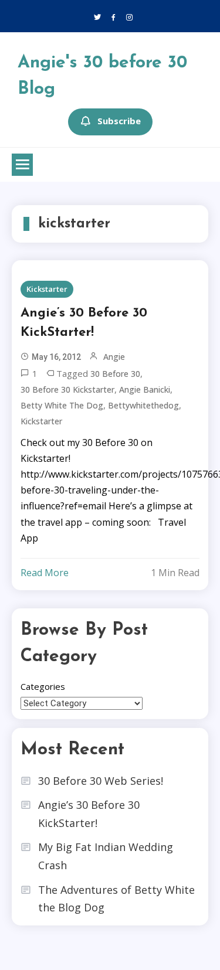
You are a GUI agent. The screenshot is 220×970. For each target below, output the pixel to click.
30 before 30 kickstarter (67, 389)
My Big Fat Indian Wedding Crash (105, 856)
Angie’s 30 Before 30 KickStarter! (84, 323)
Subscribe (119, 121)
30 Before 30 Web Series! (100, 781)
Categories (43, 686)
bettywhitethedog (143, 405)
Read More (45, 572)
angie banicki (144, 389)
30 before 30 (115, 373)
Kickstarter (46, 289)
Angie (114, 356)
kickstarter (41, 421)
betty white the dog (62, 405)
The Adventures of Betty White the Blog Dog (116, 899)
